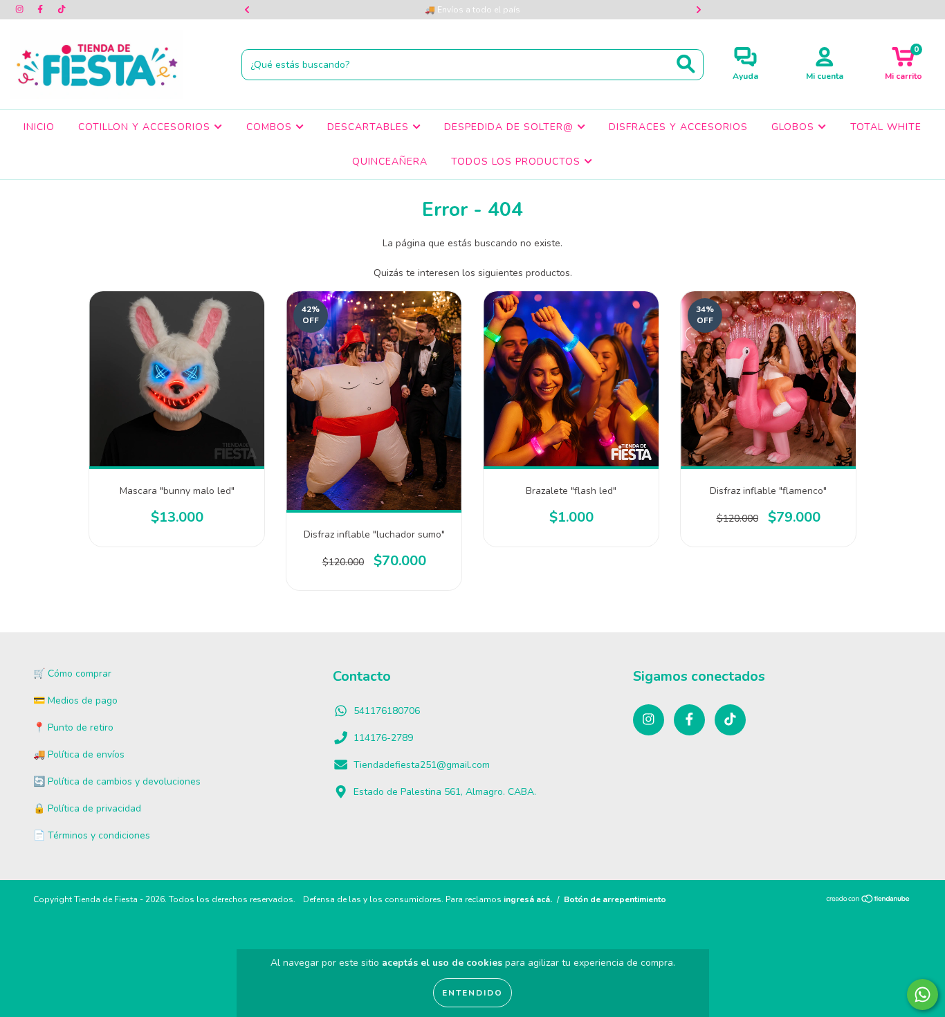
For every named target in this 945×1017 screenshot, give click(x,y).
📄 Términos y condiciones (91, 835)
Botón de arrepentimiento (615, 899)
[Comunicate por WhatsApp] (922, 994)
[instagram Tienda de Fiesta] (20, 9)
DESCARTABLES (369, 127)
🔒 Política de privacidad (87, 808)
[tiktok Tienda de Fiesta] (62, 9)
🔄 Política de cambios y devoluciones (117, 781)
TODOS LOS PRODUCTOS (517, 161)
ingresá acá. (528, 899)
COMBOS (270, 127)
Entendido (472, 992)
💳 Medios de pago (75, 700)
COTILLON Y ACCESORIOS (146, 127)
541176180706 (387, 710)
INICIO (39, 127)
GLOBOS (794, 127)
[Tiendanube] (868, 900)
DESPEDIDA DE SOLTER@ (510, 127)
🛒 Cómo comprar (72, 673)
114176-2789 (383, 737)
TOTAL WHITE (885, 127)
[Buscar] (686, 64)
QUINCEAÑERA (390, 161)
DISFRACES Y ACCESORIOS (678, 127)
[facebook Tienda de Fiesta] (41, 9)
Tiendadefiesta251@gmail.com (422, 764)
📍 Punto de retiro (73, 727)
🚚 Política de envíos (79, 754)
